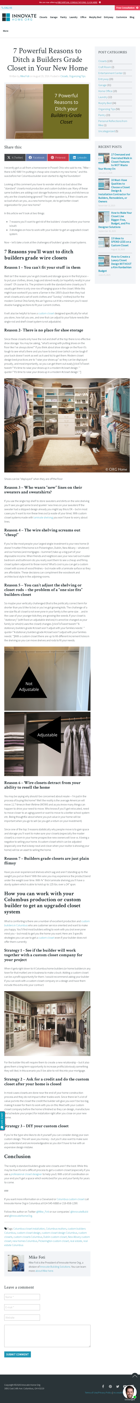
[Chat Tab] (70, 701)
